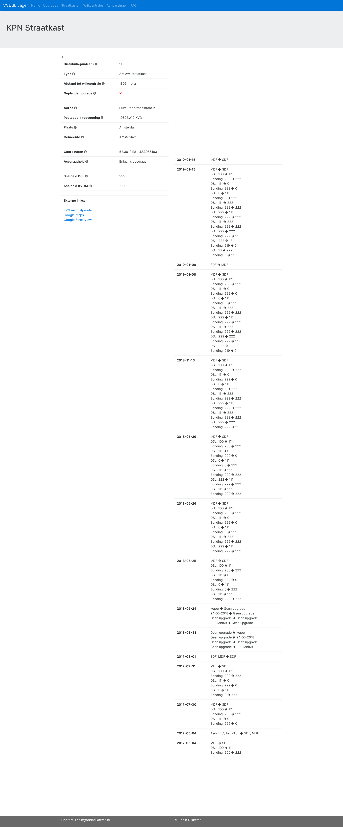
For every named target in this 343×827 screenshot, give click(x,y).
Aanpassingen (117, 5)
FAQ (134, 5)
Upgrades (50, 5)
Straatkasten (70, 5)
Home (35, 5)
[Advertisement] (171, 788)
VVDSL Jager (15, 5)
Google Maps (74, 215)
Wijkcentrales (93, 5)
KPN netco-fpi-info (78, 210)
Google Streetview (78, 220)
